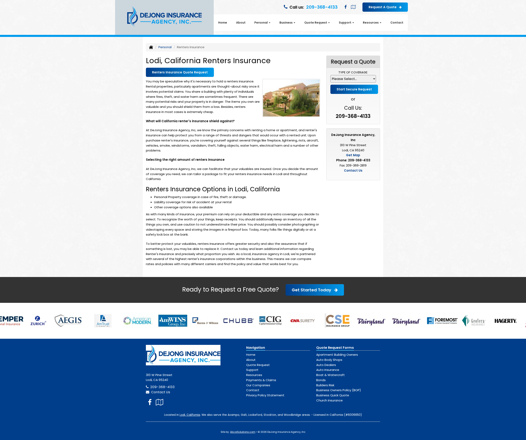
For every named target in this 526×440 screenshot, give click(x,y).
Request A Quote (384, 7)
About (241, 23)
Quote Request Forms (335, 347)
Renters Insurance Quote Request (180, 72)
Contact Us (353, 170)
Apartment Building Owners (337, 354)
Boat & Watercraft (330, 375)
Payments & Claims (261, 380)
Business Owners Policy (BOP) (338, 390)
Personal (165, 47)
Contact (396, 23)
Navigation (255, 347)
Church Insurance (329, 400)
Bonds (321, 380)
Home (222, 23)
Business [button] (286, 23)
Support (252, 370)
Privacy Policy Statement (265, 395)
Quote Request (258, 365)
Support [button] (345, 23)
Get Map (353, 155)
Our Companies (258, 385)
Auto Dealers (326, 365)
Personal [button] (261, 23)
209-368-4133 (322, 7)
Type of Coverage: (353, 72)
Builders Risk (325, 385)
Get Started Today (313, 290)
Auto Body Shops (329, 360)
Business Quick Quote (332, 395)
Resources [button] (371, 23)
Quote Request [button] (316, 23)
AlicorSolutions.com (242, 432)
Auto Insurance (327, 370)
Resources (254, 375)
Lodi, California (190, 415)
